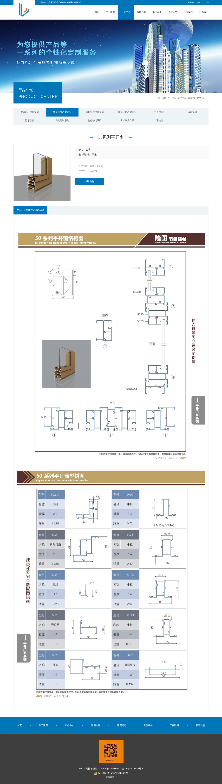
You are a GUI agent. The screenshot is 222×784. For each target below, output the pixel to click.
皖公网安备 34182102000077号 (113, 773)
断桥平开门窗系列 (95, 112)
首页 (97, 12)
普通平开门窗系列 (196, 98)
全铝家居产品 (127, 120)
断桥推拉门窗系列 (127, 112)
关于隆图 (110, 12)
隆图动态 (157, 12)
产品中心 (126, 12)
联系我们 (204, 12)
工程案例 (188, 12)
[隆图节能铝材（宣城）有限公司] (24, 9)
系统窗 (159, 120)
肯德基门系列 (95, 120)
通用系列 (192, 112)
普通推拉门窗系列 (30, 112)
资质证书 (172, 12)
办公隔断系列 (62, 120)
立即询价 (89, 181)
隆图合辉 (141, 12)
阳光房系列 (159, 112)
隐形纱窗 (29, 120)
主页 (174, 98)
